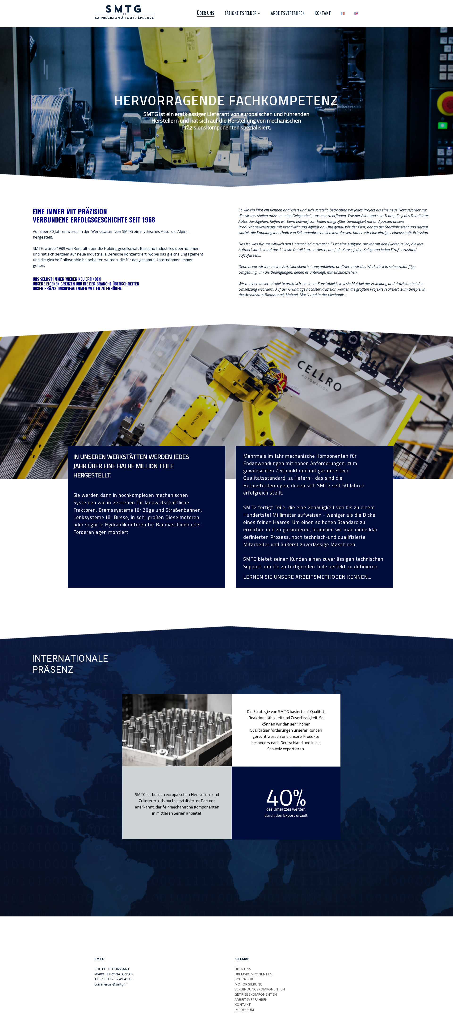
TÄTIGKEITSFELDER (240, 13)
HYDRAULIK (244, 979)
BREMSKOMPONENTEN (253, 974)
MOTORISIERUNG (248, 984)
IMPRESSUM (244, 1009)
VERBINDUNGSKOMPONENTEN (260, 989)
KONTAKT (323, 13)
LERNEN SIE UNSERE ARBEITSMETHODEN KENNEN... (307, 577)
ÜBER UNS (205, 13)
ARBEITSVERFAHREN (288, 13)
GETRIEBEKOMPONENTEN (256, 994)
